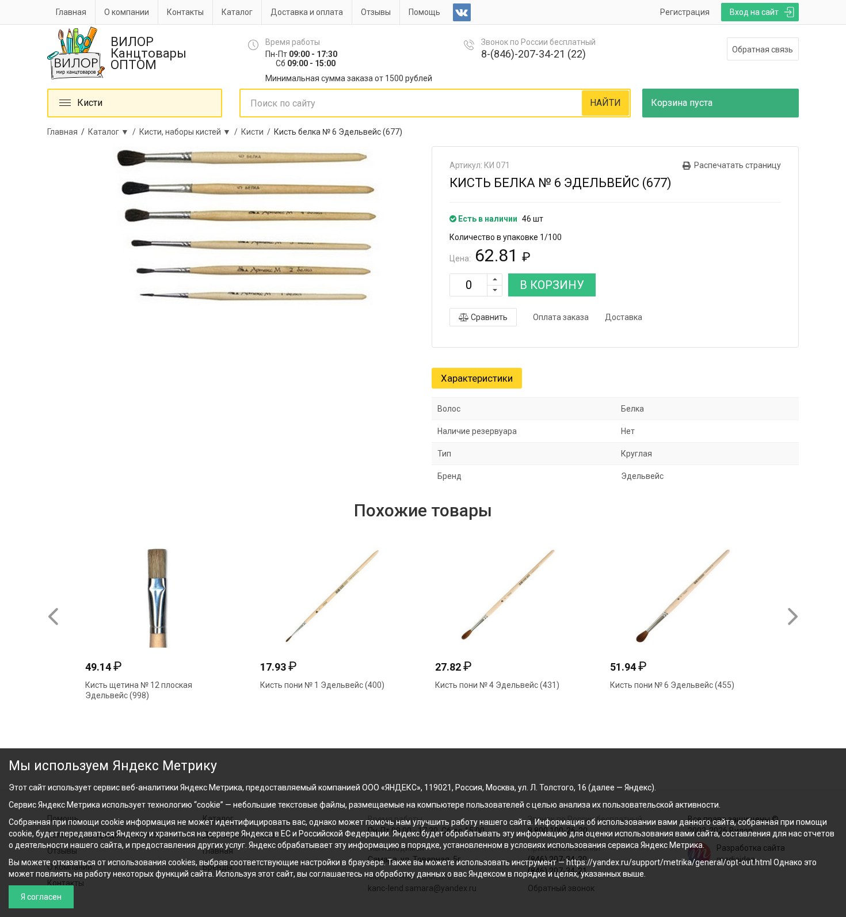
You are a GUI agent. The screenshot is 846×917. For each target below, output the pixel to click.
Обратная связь (762, 49)
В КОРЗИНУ (552, 285)
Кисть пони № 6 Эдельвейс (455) (672, 685)
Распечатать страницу (737, 165)
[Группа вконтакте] (462, 12)
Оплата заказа (561, 317)
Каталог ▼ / (113, 131)
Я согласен (41, 896)
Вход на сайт (754, 12)
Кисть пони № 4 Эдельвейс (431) (497, 685)
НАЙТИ (605, 102)
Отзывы (376, 12)
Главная (71, 12)
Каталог (237, 12)
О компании (126, 12)
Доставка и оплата (306, 12)
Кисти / (257, 131)
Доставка (623, 317)
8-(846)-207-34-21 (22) (533, 54)
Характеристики (477, 378)
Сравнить (488, 317)
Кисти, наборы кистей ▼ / (190, 131)
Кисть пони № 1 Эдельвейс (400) (322, 685)
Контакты (185, 12)
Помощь (424, 12)
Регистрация (685, 12)
